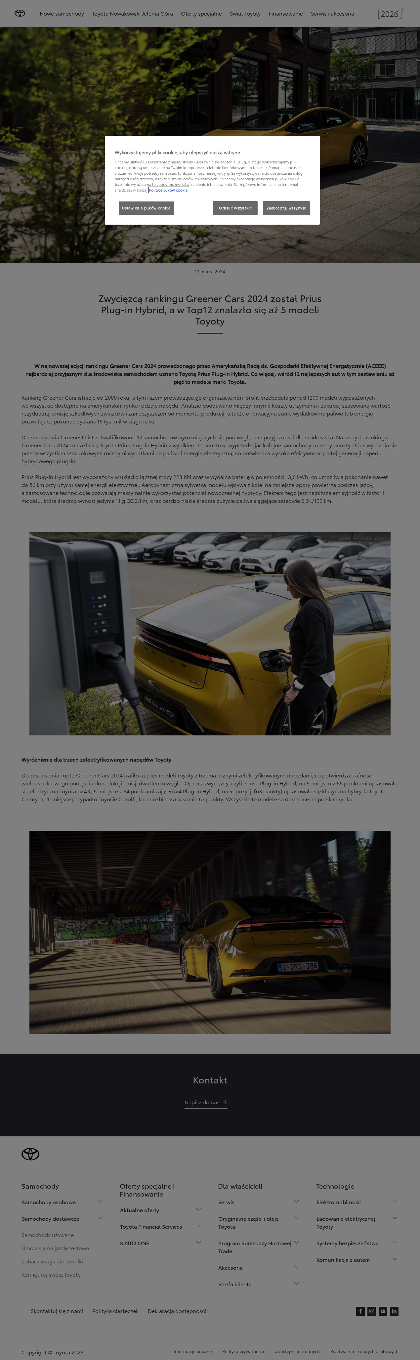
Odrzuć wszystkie (235, 207)
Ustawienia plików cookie (146, 207)
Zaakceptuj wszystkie (286, 207)
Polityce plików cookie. (169, 190)
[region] (212, 180)
